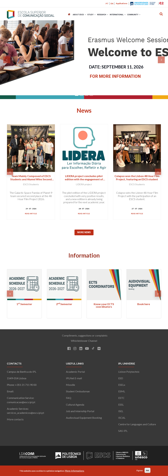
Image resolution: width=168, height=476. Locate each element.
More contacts (15, 419)
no (147, 470)
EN (112, 3)
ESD (120, 378)
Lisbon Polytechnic (129, 371)
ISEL (120, 411)
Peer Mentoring (143, 304)
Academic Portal (75, 371)
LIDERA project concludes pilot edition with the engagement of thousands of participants (31, 179)
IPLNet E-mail (74, 378)
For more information (115, 76)
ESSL (121, 404)
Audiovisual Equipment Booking (84, 417)
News (84, 110)
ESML (121, 391)
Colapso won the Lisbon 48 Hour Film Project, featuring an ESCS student (84, 177)
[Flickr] (99, 348)
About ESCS (78, 15)
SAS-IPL (122, 430)
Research (102, 15)
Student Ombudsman (78, 391)
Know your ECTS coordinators (64, 305)
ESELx (121, 384)
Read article (31, 214)
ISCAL (121, 417)
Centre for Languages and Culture (137, 424)
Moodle (70, 384)
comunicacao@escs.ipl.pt (21, 402)
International (117, 15)
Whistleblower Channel (84, 340)
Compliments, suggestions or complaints (84, 335)
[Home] (30, 14)
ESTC (121, 397)
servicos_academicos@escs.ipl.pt (25, 412)
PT (107, 3)
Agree (139, 470)
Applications (121, 3)
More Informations (74, 470)
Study (90, 15)
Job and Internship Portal (80, 411)
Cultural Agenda (75, 404)
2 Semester (24, 304)
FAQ (68, 397)
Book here (104, 304)
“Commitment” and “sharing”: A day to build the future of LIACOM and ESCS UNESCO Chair (137, 179)
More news (84, 232)
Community (133, 15)
